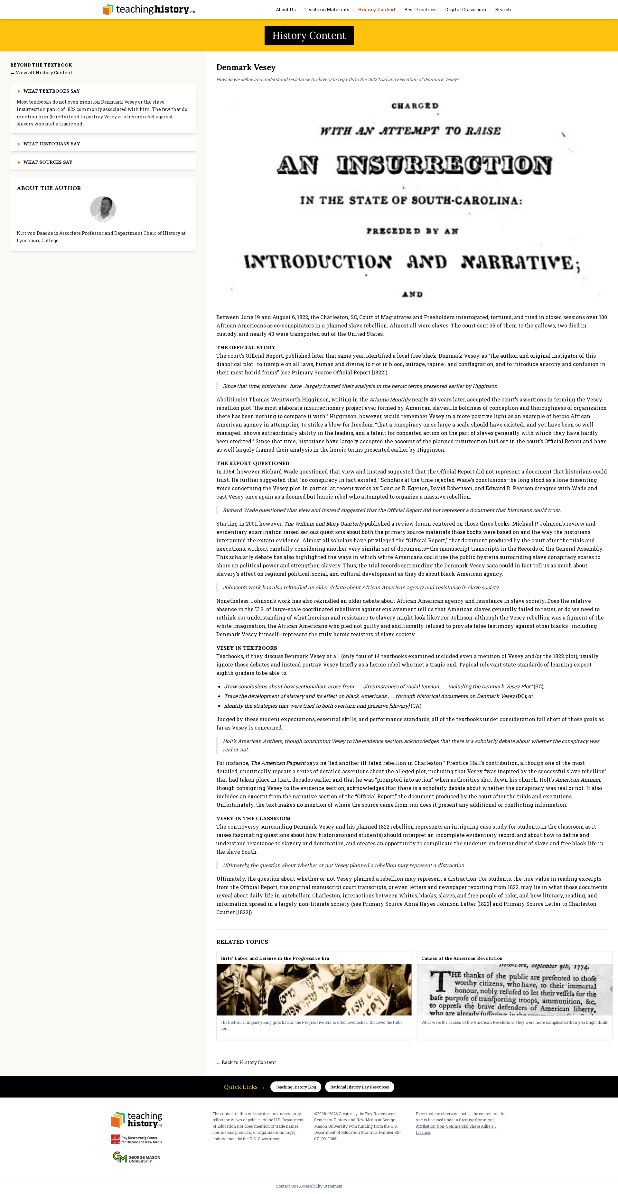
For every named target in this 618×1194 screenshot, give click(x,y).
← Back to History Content (246, 1062)
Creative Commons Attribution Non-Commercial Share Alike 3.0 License (456, 1126)
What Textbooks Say (51, 91)
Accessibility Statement (320, 1186)
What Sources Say (47, 162)
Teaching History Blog (296, 1086)
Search (503, 9)
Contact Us (286, 1186)
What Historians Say (51, 144)
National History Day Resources (359, 1086)
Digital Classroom (466, 9)
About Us (286, 9)
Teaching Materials (326, 9)
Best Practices (420, 9)
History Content (377, 9)
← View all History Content (41, 72)
